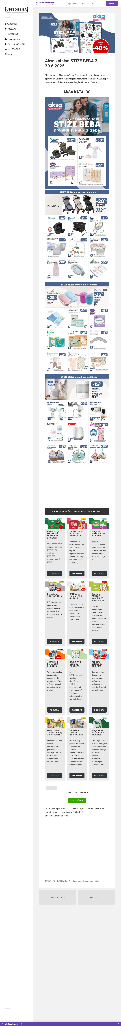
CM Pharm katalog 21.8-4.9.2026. (75, 596)
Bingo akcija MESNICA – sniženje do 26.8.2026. (53, 534)
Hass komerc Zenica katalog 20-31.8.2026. (54, 732)
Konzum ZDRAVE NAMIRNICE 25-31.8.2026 (98, 597)
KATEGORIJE (13, 34)
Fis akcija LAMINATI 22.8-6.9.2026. (76, 732)
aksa (98, 881)
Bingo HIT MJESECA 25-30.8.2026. (98, 533)
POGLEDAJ (55, 573)
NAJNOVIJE (12, 24)
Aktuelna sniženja (75, 881)
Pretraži (111, 4)
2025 (61, 881)
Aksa (66, 881)
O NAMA (8, 54)
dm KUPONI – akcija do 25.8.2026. (76, 664)
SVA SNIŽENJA (77, 800)
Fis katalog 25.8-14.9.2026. (54, 595)
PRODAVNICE (13, 29)
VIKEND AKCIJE (14, 39)
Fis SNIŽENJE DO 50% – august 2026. (76, 533)
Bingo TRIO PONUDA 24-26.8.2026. (98, 732)
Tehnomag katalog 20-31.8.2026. (52, 664)
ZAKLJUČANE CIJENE (17, 44)
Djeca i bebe (88, 881)
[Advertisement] (77, 485)
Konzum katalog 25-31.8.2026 (97, 664)
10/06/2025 (50, 881)
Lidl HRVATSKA (14, 49)
